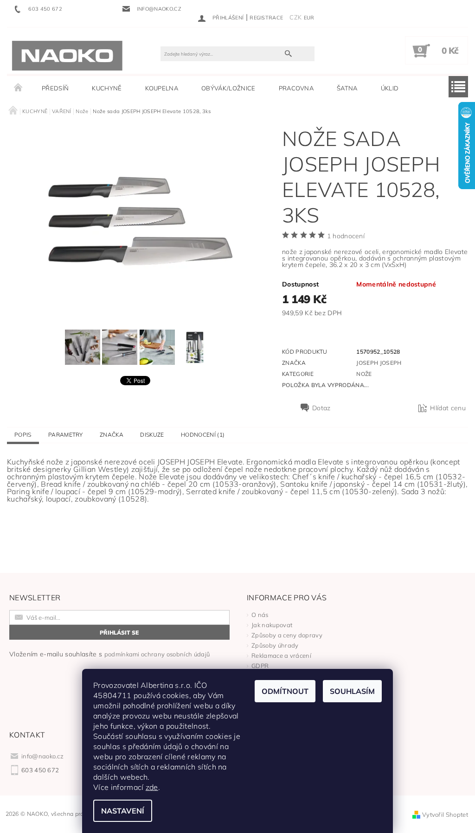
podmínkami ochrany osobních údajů (157, 654)
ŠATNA (347, 88)
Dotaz (321, 408)
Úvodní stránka (18, 88)
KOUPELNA (162, 88)
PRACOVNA (296, 88)
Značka (111, 434)
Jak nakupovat (271, 625)
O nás (260, 614)
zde (152, 787)
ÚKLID (390, 88)
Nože (364, 373)
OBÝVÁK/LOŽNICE (228, 88)
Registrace (266, 17)
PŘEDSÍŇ (55, 88)
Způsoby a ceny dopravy (286, 635)
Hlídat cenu (448, 408)
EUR (309, 17)
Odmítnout (285, 691)
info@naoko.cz (42, 756)
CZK (295, 17)
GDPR (260, 665)
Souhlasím (352, 691)
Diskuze (152, 434)
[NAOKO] (67, 55)
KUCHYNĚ (107, 88)
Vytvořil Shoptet (445, 814)
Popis (23, 434)
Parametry (65, 434)
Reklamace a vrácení (281, 655)
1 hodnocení (346, 236)
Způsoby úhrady (274, 645)
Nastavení (122, 810)
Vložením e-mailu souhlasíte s (109, 654)
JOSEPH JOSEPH (378, 362)
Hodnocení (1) (203, 434)
